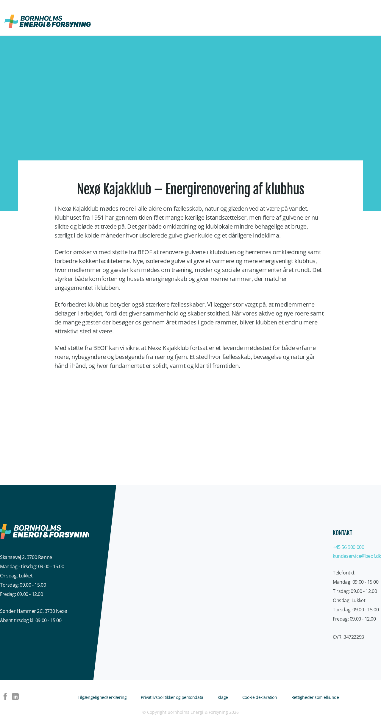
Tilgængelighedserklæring (102, 697)
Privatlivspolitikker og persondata (172, 697)
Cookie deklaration (259, 697)
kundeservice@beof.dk (357, 556)
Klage (223, 697)
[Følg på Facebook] (5, 697)
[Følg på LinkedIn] (15, 697)
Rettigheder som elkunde (315, 697)
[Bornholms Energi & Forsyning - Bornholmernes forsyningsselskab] (47, 21)
